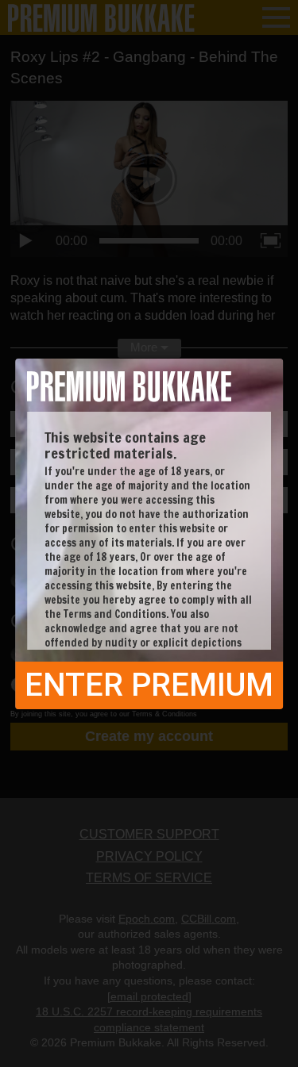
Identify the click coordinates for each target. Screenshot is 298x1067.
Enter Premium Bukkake (149, 687)
